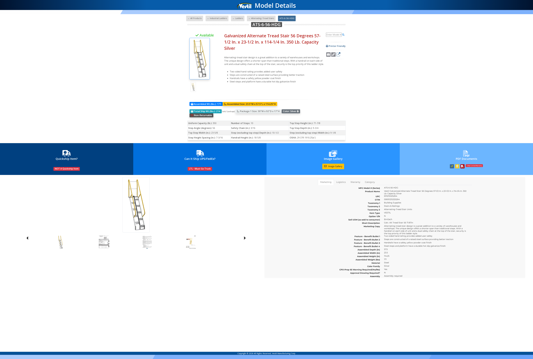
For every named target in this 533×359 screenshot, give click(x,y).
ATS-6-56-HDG (287, 18)
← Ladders (237, 18)
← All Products (195, 18)
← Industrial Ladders (217, 18)
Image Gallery (334, 166)
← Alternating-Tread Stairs (261, 18)
